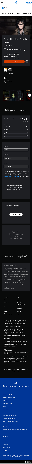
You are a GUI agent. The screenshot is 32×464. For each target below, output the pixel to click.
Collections (11, 13)
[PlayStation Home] (16, 2)
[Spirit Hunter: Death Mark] (13, 95)
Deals (18, 13)
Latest (4, 13)
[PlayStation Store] (8, 7)
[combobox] (16, 149)
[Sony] (28, 463)
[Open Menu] (2, 2)
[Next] (29, 95)
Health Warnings (8, 350)
